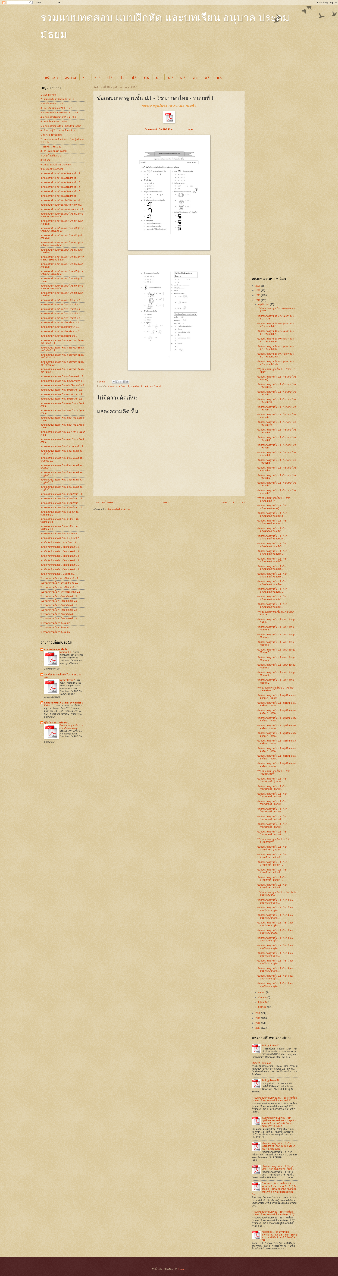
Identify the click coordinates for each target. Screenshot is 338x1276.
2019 (258, 1018)
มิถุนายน (262, 1002)
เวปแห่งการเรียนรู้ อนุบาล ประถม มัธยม (63, 702)
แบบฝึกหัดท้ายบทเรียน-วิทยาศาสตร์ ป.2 (59, 551)
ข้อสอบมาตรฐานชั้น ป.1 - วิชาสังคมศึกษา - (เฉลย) (272, 848)
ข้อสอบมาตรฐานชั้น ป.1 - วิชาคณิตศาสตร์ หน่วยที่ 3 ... (272, 590)
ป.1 (85, 77)
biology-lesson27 (270, 1045)
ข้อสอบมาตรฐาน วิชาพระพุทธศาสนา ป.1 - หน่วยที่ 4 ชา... (275, 340)
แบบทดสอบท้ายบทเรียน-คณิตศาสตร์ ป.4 (60, 187)
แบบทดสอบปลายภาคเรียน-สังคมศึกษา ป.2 (61, 498)
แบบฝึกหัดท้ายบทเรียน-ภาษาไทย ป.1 (58, 542)
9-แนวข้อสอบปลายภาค (52, 169)
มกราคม (262, 1007)
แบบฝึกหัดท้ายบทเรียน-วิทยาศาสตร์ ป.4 (59, 560)
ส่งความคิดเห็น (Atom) (118, 509)
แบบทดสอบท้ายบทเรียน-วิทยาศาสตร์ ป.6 (60, 318)
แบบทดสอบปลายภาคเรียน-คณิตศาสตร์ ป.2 (61, 376)
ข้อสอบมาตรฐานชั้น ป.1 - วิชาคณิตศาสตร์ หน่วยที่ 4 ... (272, 582)
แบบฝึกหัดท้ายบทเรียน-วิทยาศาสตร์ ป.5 (59, 565)
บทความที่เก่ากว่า (233, 502)
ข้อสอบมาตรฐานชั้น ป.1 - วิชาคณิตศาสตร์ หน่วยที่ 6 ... (272, 567)
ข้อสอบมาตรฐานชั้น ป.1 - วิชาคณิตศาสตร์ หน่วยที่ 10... (272, 537)
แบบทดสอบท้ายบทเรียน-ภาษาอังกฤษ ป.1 (60, 300)
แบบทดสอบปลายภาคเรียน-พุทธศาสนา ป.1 (61, 389)
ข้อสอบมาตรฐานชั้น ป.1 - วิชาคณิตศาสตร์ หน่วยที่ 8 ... (272, 552)
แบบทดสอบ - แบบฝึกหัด (55, 649)
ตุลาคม (262, 992)
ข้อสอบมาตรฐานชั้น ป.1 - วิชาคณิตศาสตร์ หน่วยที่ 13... (272, 514)
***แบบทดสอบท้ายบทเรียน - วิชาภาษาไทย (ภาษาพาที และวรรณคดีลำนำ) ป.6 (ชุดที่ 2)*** (274, 1213)
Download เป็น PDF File (160, 129)
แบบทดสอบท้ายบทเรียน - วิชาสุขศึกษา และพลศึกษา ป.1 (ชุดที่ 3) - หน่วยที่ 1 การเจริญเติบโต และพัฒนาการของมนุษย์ (279, 1122)
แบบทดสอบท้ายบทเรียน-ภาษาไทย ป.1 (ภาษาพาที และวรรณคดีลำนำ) (62, 215)
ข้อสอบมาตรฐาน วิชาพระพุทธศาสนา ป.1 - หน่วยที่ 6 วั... (275, 325)
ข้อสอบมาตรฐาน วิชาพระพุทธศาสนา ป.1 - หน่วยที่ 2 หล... (275, 355)
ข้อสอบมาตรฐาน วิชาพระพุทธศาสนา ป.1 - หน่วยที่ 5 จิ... (275, 332)
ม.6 (219, 77)
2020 (258, 1013)
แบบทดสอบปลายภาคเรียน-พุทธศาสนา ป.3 (61, 398)
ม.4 (194, 77)
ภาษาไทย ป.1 (137, 386)
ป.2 (97, 77)
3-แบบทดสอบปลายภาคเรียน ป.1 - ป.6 (59, 112)
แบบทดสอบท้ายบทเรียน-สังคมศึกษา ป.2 (59, 327)
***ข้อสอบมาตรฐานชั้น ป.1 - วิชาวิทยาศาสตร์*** (273, 772)
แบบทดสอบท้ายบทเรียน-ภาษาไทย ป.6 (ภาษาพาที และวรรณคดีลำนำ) (62, 287)
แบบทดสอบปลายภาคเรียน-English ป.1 (59, 533)
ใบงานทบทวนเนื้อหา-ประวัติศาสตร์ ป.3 (59, 587)
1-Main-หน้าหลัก (48, 94)
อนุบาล (70, 77)
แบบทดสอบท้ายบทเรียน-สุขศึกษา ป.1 (58, 336)
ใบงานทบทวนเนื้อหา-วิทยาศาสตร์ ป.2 (58, 600)
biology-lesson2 (67, 680)
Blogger (182, 1269)
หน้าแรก (51, 77)
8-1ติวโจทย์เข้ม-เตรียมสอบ (53, 151)
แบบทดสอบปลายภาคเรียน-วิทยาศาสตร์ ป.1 (61, 446)
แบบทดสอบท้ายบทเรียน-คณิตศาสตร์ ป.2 (60, 178)
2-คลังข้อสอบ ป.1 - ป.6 (51, 103)
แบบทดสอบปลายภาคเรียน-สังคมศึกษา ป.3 (61, 503)
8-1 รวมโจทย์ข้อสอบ (50, 155)
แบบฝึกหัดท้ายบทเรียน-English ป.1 (57, 574)
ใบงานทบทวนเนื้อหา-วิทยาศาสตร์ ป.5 (58, 614)
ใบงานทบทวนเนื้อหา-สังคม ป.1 (55, 623)
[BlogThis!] (117, 382)
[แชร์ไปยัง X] (120, 382)
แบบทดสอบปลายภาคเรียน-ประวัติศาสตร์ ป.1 (62, 381)
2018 (258, 1023)
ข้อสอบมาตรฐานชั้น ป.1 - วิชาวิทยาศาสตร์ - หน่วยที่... (272, 787)
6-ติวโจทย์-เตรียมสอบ (51, 135)
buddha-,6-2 (66, 652)
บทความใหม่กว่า (104, 502)
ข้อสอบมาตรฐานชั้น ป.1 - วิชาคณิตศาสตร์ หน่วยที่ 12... (272, 522)
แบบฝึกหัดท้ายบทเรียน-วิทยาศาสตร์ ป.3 (59, 556)
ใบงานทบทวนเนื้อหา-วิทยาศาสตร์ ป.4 (58, 609)
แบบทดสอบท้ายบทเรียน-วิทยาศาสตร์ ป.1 (60, 304)
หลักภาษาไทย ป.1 (153, 386)
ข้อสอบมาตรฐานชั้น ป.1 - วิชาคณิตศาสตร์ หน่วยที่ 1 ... (272, 605)
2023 (258, 295)
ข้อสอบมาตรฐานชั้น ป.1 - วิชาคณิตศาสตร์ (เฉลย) (272, 507)
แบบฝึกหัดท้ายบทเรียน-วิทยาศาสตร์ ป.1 (59, 547)
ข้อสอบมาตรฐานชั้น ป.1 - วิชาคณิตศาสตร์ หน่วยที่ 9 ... (272, 545)
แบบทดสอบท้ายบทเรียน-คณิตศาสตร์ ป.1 (60, 173)
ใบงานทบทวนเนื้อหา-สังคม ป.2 (55, 627)
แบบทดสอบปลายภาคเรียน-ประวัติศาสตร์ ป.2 (62, 385)
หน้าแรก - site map (261, 1063)
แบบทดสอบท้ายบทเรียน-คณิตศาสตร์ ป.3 (60, 182)
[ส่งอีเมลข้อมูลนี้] (114, 382)
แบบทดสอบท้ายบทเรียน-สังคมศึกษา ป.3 (59, 331)
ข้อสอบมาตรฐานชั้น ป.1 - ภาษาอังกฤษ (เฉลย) (71, 726)
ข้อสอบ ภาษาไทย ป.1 (118, 386)
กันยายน (262, 997)
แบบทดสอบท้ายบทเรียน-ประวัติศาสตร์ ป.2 (61, 204)
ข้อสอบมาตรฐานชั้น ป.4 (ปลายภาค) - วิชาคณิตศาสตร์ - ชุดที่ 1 (278, 1167)
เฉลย (190, 129)
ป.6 (146, 77)
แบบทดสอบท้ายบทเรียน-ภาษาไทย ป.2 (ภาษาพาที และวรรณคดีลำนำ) (62, 229)
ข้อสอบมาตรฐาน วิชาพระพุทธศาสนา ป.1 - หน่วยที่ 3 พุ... (275, 347)
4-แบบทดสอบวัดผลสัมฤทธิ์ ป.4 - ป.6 (58, 117)
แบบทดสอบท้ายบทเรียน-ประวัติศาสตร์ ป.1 (61, 200)
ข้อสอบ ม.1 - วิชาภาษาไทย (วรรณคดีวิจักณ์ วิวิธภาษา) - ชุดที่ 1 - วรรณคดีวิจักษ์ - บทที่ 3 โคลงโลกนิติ (279, 1236)
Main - (47, 705)
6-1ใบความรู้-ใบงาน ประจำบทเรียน (57, 130)
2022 (258, 300)
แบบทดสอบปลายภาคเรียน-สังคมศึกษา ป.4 (61, 507)
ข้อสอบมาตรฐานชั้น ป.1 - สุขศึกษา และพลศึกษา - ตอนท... (276, 704)
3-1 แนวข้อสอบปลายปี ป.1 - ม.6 (56, 108)
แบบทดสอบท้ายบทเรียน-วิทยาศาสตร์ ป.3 (60, 313)
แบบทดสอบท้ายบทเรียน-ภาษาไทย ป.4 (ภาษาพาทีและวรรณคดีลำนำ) (62, 258)
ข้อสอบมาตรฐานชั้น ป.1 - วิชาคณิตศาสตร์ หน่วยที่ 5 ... (272, 575)
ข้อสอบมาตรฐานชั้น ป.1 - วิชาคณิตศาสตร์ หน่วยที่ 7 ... (272, 560)
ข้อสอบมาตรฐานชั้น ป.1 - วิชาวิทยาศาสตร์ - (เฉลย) (272, 780)
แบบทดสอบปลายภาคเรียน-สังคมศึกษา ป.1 (61, 494)
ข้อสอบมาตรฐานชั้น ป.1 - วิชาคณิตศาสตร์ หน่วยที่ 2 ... (272, 598)
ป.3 (109, 77)
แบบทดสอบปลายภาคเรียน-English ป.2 (59, 538)
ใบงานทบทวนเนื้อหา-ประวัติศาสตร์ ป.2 (59, 583)
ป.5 (134, 77)
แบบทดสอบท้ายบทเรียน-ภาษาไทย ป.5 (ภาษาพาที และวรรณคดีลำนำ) (62, 272)
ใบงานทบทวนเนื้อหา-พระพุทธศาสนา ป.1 (60, 591)
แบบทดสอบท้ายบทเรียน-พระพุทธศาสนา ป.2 (61, 209)
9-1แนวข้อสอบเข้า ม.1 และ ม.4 (55, 164)
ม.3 (182, 77)
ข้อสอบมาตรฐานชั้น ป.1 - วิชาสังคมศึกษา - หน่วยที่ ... (272, 856)
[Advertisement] (125, 60)
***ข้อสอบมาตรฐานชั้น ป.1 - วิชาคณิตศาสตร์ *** (273, 499)
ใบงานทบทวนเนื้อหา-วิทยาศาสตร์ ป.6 (58, 618)
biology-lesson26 (270, 1080)
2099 (258, 285)
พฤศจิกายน (264, 304)
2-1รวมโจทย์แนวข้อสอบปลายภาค (57, 99)
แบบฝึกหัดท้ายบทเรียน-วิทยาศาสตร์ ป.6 (59, 569)
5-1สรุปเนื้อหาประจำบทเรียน (54, 121)
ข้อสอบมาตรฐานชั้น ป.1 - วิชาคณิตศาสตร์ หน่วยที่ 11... (272, 529)
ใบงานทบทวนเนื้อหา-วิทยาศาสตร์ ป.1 (58, 596)
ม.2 (170, 77)
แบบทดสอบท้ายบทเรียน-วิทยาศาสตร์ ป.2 (60, 309)
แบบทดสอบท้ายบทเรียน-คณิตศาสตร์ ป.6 (60, 196)
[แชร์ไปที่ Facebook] (124, 382)
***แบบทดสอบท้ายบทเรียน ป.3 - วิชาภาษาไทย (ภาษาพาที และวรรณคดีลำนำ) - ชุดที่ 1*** (274, 1099)
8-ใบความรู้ (46, 160)
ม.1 (158, 77)
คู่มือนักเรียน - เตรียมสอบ (56, 722)
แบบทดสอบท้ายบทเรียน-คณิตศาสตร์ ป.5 (60, 191)
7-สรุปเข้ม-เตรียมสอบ (50, 146)
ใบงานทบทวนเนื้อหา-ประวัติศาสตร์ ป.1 (59, 578)
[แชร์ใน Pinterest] (127, 382)
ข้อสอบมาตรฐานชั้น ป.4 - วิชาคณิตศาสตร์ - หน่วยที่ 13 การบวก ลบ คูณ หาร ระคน (278, 1146)
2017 (258, 1027)
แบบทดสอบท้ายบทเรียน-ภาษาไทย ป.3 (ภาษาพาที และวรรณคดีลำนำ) (62, 244)
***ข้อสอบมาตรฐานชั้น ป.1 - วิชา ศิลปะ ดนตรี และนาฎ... (276, 893)
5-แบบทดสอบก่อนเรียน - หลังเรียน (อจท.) (60, 126)
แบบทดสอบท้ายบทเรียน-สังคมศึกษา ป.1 (59, 322)
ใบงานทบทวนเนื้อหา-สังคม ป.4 (55, 632)
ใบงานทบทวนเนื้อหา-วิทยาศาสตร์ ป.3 (58, 605)
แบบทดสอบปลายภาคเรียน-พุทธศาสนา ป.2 (61, 394)
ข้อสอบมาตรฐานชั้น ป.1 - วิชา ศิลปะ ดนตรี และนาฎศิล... (275, 901)
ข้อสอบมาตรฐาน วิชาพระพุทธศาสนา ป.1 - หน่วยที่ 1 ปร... (275, 362)
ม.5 (207, 77)
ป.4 (122, 77)
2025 (258, 290)
